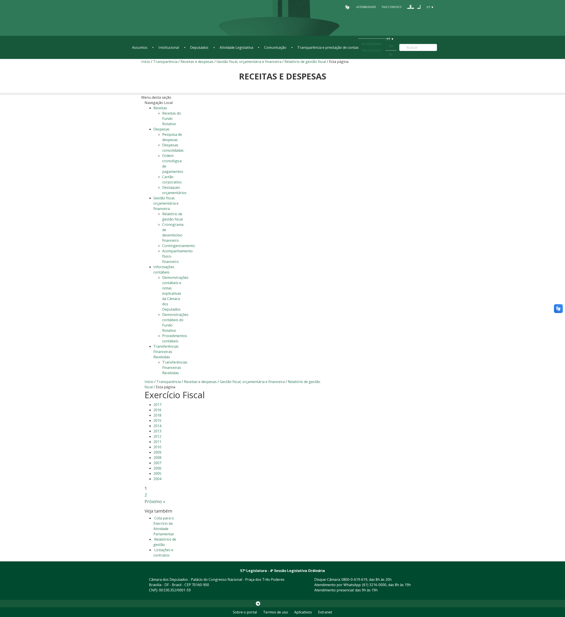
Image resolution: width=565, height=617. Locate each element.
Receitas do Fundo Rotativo (171, 118)
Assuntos (139, 47)
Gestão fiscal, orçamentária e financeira (249, 61)
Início (145, 61)
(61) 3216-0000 (374, 584)
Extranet (325, 612)
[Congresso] (410, 7)
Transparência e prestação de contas (328, 47)
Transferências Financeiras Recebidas (174, 367)
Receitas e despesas (197, 61)
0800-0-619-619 (354, 579)
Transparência (165, 61)
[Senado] (419, 7)
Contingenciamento (178, 245)
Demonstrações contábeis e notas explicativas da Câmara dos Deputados (175, 293)
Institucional (168, 47)
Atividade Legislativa (236, 47)
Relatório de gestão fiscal (305, 61)
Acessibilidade (366, 7)
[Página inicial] (159, 18)
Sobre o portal (245, 612)
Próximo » (155, 501)
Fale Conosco (392, 7)
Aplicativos (303, 612)
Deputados (199, 47)
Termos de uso (275, 612)
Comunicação (275, 47)
